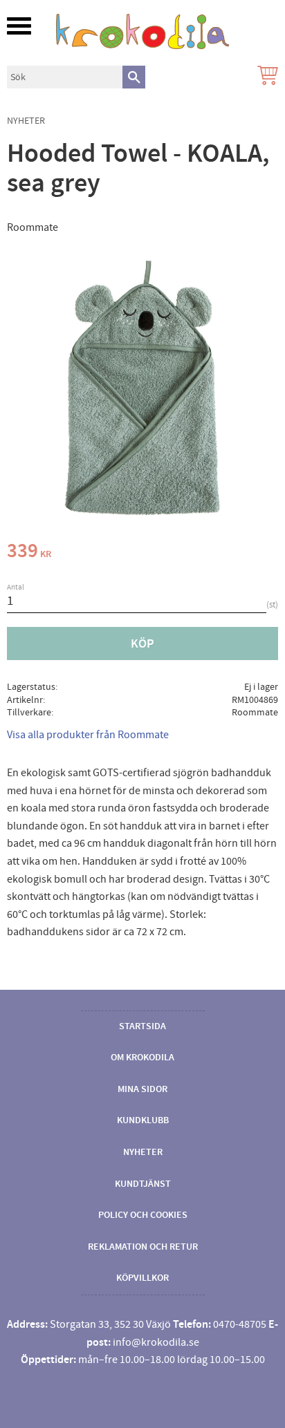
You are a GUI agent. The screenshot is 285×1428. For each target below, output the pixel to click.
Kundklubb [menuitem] (143, 1120)
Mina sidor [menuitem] (142, 1089)
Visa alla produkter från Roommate (88, 735)
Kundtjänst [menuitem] (143, 1184)
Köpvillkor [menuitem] (142, 1278)
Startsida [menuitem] (142, 1026)
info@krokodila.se (156, 1342)
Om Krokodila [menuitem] (142, 1057)
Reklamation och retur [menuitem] (143, 1247)
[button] (19, 26)
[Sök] (133, 77)
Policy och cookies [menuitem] (142, 1215)
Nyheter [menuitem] (143, 1152)
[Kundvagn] (265, 77)
